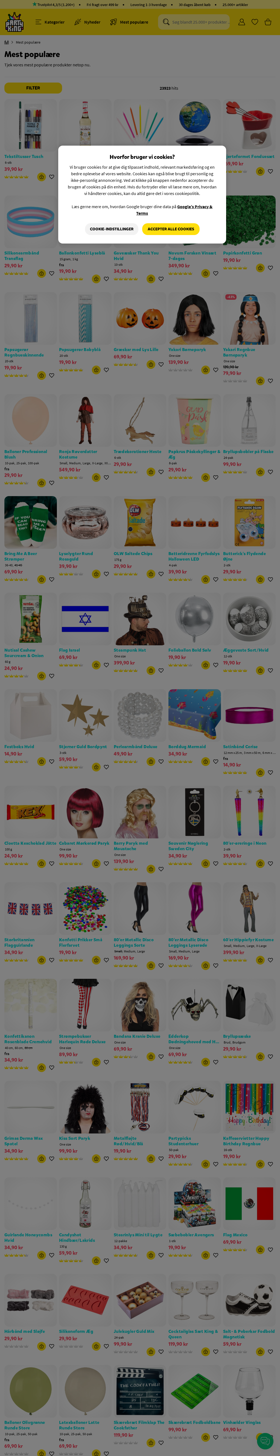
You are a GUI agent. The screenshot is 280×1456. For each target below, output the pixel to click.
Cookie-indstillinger (111, 229)
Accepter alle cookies (171, 229)
